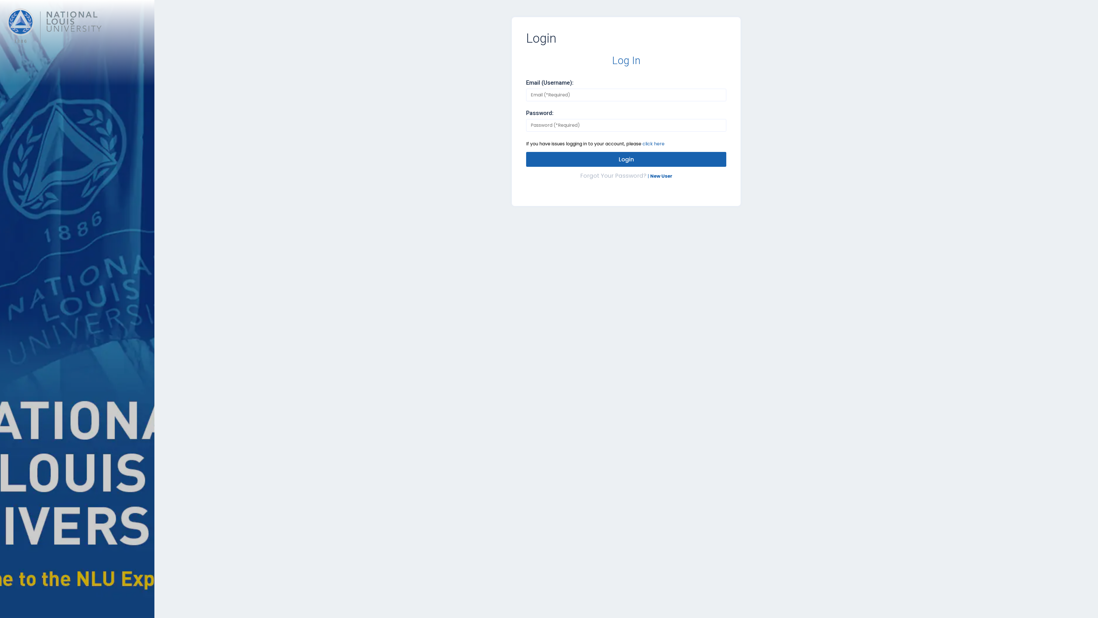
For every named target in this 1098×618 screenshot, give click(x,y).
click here (654, 143)
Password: (540, 113)
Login (541, 38)
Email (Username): (550, 82)
